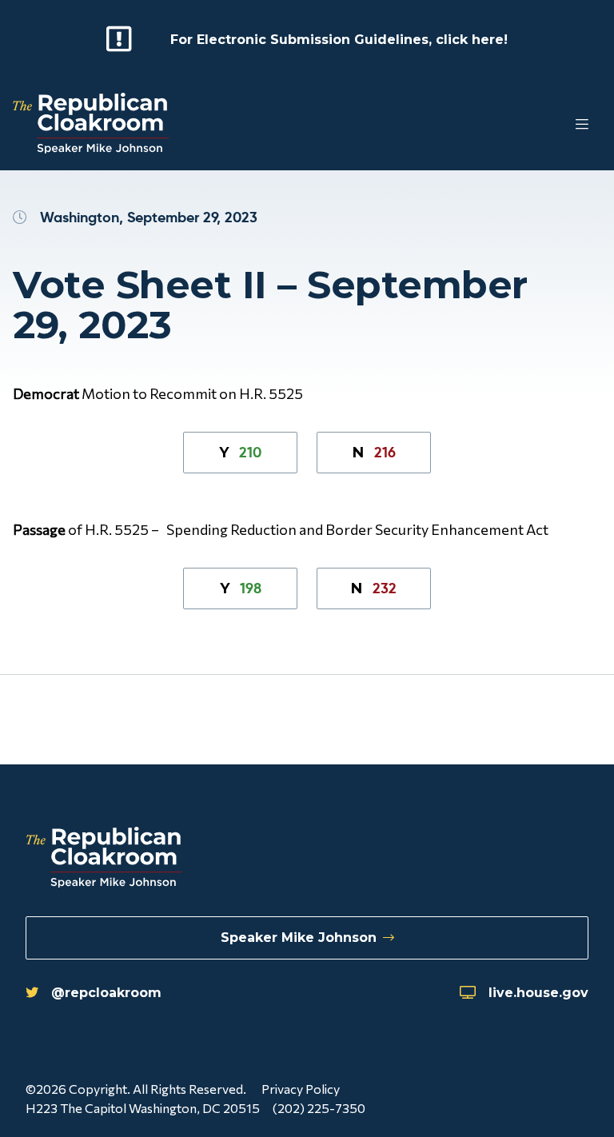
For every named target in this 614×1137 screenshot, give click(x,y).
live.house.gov (538, 992)
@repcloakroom (106, 992)
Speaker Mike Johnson (299, 937)
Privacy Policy (300, 1088)
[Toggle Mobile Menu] (550, 125)
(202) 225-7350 (319, 1107)
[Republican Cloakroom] (91, 125)
